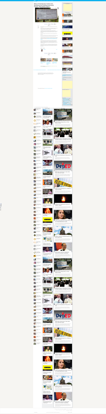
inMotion (45, 185)
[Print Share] (0, 207)
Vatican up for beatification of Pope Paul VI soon (63, 155)
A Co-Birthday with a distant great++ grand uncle (38, 130)
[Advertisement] (67, 7)
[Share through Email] (0, 208)
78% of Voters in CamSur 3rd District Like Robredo (67, 65)
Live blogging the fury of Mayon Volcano (46, 215)
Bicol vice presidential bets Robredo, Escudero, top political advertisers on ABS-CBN (67, 47)
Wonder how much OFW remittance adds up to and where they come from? (47, 244)
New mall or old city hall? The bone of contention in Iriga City (47, 177)
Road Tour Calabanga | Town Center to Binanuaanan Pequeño (38, 157)
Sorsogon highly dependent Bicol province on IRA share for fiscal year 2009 (47, 117)
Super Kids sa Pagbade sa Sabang (38, 163)
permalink (46, 66)
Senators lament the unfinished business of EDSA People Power (63, 237)
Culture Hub (41, 0)
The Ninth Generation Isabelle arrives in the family (38, 123)
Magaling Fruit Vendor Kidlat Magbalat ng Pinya (38, 204)
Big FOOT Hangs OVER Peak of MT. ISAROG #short (38, 147)
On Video (38, 0)
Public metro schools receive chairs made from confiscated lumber (62, 172)
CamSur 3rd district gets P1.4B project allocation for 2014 (43, 62)
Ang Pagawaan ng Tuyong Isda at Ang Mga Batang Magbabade (38, 167)
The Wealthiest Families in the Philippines (66, 101)
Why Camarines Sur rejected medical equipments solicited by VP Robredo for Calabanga (48, 63)
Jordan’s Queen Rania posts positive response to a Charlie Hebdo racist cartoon (63, 221)
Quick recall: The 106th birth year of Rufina (38, 126)
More (49, 0)
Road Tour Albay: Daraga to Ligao (38, 197)
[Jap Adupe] (42, 50)
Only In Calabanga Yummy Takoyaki (38, 173)
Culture (44, 175)
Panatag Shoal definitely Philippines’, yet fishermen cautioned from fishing (66, 29)
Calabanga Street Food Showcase (38, 217)
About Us (71, 410)
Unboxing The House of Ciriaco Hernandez (38, 119)
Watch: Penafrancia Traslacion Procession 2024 (38, 140)
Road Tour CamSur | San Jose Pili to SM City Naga (67, 17)
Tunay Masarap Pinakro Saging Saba (38, 221)
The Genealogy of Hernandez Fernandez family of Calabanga (38, 133)
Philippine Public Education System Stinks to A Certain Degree (47, 148)
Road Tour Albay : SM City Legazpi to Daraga (38, 207)
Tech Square (47, 0)
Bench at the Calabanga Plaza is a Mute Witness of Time (62, 122)
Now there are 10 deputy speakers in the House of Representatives (67, 59)
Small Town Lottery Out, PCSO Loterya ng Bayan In (67, 100)
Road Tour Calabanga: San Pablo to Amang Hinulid (38, 180)
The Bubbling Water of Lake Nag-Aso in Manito (67, 104)
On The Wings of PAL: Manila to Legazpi (38, 112)
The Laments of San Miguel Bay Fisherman (38, 160)
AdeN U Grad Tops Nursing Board (66, 98)
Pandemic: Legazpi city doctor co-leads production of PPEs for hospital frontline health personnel (67, 72)
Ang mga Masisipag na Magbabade (38, 109)
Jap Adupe (45, 49)
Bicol (36, 1)
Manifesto (52, 0)
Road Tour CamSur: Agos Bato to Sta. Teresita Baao (38, 190)
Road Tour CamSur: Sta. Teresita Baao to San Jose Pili (38, 187)
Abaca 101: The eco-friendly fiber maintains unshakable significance (47, 234)
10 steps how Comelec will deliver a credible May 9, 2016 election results (47, 157)
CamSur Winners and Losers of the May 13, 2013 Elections (67, 35)
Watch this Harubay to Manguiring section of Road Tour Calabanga (54, 62)
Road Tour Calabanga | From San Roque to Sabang (38, 170)
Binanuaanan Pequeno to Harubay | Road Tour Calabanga (38, 154)
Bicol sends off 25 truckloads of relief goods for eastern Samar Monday (47, 225)
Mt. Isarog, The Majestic (65, 102)
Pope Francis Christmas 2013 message (47, 167)
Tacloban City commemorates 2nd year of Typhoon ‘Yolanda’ (62, 205)
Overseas (44, 0)
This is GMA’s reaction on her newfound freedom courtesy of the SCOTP (67, 41)
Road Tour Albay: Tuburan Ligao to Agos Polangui (38, 194)
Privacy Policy (68, 410)
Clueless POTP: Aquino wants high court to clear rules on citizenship (47, 205)
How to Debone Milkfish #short (38, 214)
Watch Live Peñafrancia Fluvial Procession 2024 (38, 136)
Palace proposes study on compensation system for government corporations (62, 253)
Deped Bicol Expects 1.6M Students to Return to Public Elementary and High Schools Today (63, 139)
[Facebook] (56, 49)
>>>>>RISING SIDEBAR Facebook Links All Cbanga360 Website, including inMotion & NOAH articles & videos (66, 75)
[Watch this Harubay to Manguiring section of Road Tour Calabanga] (55, 59)
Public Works (42, 66)
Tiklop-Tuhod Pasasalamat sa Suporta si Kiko (47, 196)
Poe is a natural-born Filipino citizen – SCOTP (47, 127)
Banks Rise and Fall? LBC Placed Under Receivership (46, 137)
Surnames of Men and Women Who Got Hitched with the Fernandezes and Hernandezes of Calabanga (38, 116)
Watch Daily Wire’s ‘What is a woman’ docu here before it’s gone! (38, 143)
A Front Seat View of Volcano (38, 329)
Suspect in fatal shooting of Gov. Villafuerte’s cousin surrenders (63, 189)
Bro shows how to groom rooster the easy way (38, 200)
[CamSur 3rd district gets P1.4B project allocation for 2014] (43, 59)
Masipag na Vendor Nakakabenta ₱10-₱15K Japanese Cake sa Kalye (38, 177)
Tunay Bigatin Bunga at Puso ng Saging (38, 224)
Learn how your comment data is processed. (48, 88)
